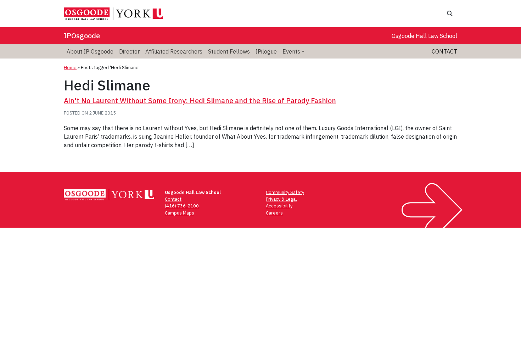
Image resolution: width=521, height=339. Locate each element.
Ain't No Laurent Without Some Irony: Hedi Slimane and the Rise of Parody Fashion (200, 100)
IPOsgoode (82, 35)
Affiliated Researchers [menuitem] (173, 51)
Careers (274, 213)
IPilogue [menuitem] (266, 51)
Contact (444, 51)
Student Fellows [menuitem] (229, 51)
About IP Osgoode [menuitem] (90, 51)
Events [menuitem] (291, 51)
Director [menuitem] (129, 51)
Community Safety (285, 192)
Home (70, 68)
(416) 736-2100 (182, 206)
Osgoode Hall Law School (424, 35)
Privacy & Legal (281, 199)
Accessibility (279, 206)
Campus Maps (179, 213)
